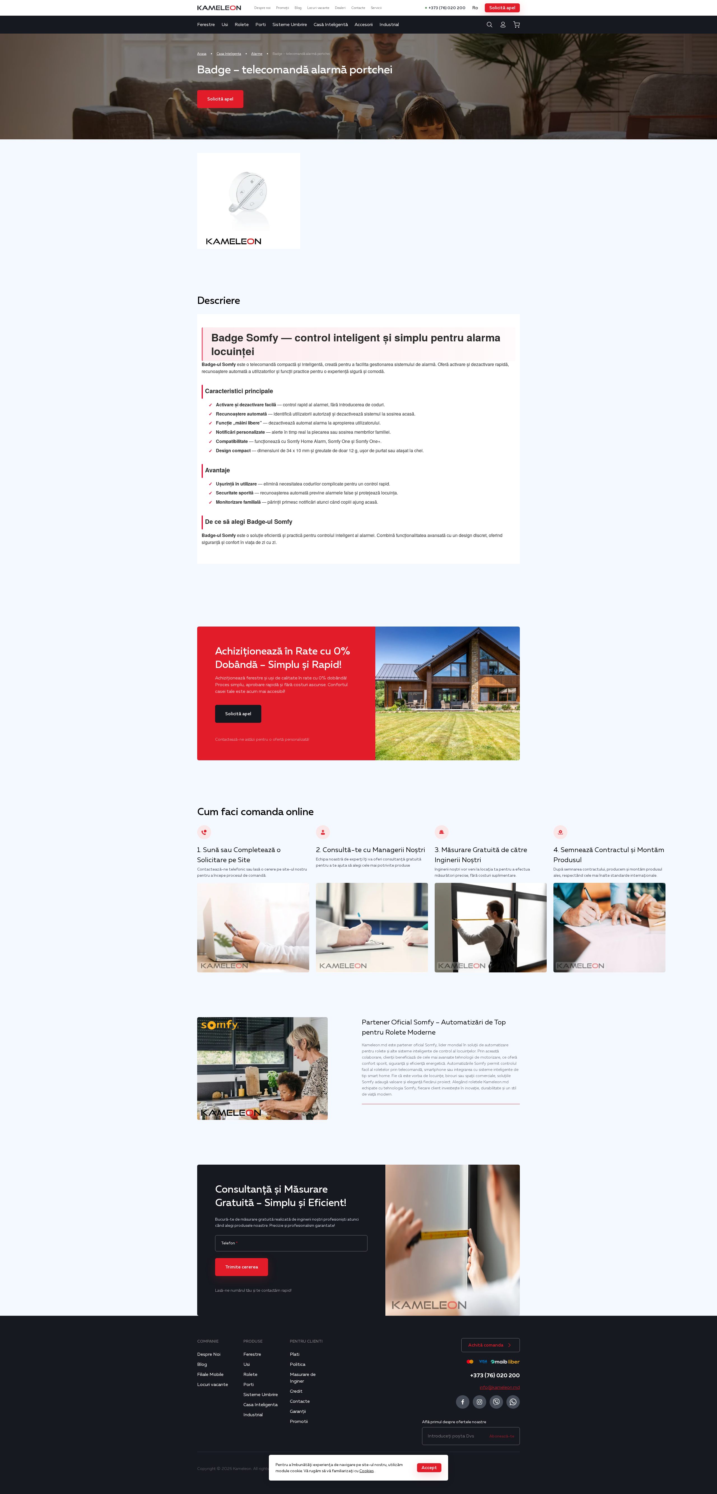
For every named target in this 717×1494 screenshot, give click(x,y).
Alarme (256, 54)
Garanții (298, 1411)
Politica (297, 1364)
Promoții (282, 8)
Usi (225, 24)
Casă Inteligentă (331, 24)
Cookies (366, 1471)
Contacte (358, 8)
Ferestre (206, 24)
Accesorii (364, 24)
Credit (296, 1391)
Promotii (299, 1421)
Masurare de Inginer (303, 1378)
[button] (502, 7)
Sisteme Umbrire (290, 24)
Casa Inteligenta (229, 54)
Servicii (376, 8)
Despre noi (262, 8)
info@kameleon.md (500, 1387)
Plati (294, 1354)
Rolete (242, 24)
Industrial (389, 24)
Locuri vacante (318, 8)
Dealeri (340, 8)
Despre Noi (208, 1354)
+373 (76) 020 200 (447, 8)
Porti (260, 24)
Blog (298, 8)
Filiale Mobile (210, 1374)
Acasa (201, 54)
